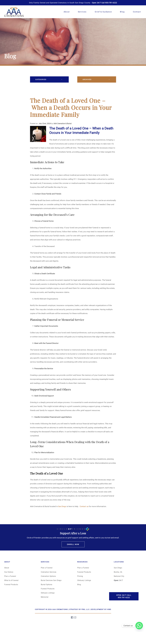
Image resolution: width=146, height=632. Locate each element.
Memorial (44, 597)
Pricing (80, 576)
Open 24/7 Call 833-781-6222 (123, 596)
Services (82, 11)
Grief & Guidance (103, 11)
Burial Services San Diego (51, 580)
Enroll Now (73, 544)
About (67, 11)
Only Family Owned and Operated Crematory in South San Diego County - (73, 2)
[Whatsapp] (139, 625)
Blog (122, 11)
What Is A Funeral (11, 580)
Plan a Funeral (10, 576)
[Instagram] (75, 617)
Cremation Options (48, 576)
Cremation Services (48, 572)
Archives (87, 79)
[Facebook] (72, 617)
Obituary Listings (48, 593)
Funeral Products (11, 584)
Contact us (84, 506)
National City (119, 576)
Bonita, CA (118, 572)
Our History (8, 572)
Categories (40, 79)
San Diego (62, 506)
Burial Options (46, 584)
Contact (137, 11)
